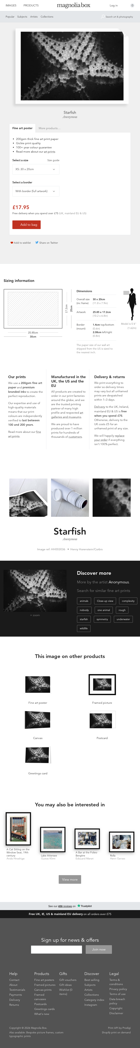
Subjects (22, 16)
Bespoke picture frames (40, 1032)
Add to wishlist (22, 242)
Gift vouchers (67, 980)
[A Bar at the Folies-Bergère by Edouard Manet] (87, 838)
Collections (47, 16)
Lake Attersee (49, 855)
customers (75, 437)
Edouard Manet (85, 858)
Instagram (90, 1005)
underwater (123, 619)
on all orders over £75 (70, 914)
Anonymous (70, 117)
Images (11, 5)
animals (84, 601)
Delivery (99, 407)
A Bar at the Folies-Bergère (87, 854)
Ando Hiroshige (16, 858)
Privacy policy (118, 989)
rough (122, 610)
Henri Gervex (117, 858)
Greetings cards (44, 1009)
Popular (10, 16)
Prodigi (126, 1028)
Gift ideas (65, 985)
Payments (15, 995)
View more (70, 880)
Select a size (35, 160)
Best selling (91, 980)
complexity (128, 601)
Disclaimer (116, 1013)
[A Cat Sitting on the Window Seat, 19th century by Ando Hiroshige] (18, 829)
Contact (14, 980)
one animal (104, 610)
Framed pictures (44, 985)
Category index (94, 1000)
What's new (41, 1014)
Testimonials (17, 990)
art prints (49, 151)
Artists (34, 16)
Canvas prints (43, 990)
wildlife (84, 628)
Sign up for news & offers (70, 940)
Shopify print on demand (116, 1032)
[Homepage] (70, 6)
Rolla (112, 855)
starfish (84, 619)
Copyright (115, 1008)
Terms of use (117, 994)
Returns (14, 1005)
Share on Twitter (48, 242)
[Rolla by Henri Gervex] (121, 842)
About (13, 985)
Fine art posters (44, 980)
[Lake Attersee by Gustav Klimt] (52, 839)
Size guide (53, 160)
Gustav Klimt (48, 858)
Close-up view (105, 601)
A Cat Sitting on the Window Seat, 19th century (18, 852)
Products (31, 5)
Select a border (22, 182)
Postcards (40, 1004)
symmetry (102, 619)
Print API (113, 1028)
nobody (84, 610)
